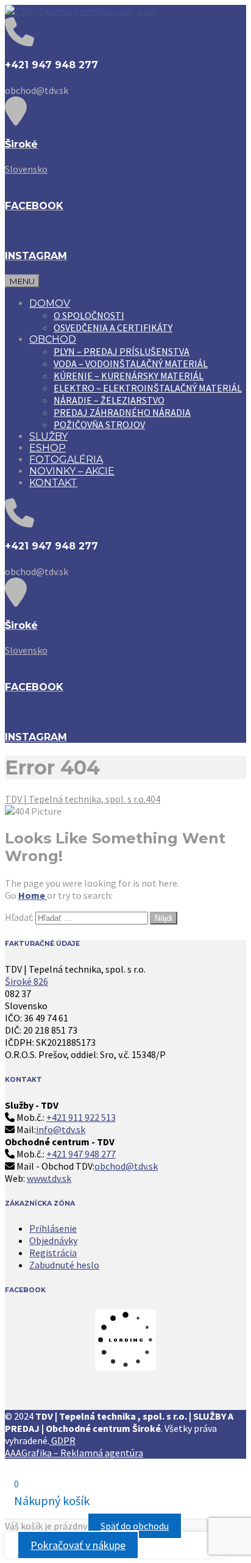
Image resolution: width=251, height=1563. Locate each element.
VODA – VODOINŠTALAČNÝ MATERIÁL (131, 363)
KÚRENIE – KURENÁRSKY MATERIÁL (128, 376)
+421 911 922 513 (81, 1117)
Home (32, 895)
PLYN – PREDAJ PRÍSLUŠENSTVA (121, 351)
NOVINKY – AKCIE (72, 471)
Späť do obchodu (135, 1526)
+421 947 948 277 (81, 1154)
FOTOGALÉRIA (66, 459)
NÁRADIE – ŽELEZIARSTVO (109, 400)
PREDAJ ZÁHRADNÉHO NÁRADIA (122, 412)
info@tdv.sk (60, 1129)
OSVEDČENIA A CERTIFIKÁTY (113, 327)
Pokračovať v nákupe (77, 1545)
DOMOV (49, 303)
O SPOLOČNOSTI (89, 315)
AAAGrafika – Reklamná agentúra (74, 1453)
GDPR (62, 1440)
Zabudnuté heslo (64, 1265)
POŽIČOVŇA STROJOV (99, 424)
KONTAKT (53, 482)
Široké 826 (26, 981)
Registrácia (53, 1252)
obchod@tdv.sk (126, 1166)
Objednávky (53, 1240)
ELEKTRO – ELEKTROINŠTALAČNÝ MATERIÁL (148, 388)
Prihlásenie (53, 1228)
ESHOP (47, 448)
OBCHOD (52, 339)
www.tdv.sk (49, 1178)
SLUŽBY (48, 436)
